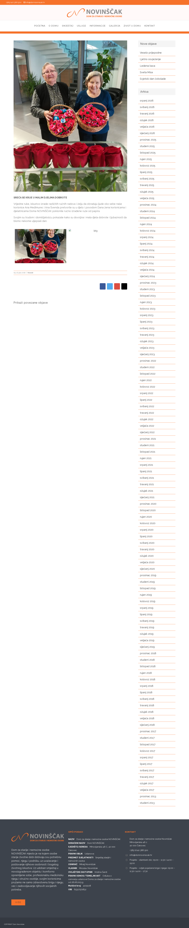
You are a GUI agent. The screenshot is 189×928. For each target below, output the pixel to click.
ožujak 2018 (146, 711)
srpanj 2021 (146, 464)
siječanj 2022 (147, 432)
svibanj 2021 (147, 477)
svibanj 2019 (147, 620)
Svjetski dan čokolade (153, 78)
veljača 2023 (147, 347)
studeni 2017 (147, 737)
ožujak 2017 (146, 783)
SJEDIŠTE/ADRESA (78, 847)
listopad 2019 (148, 588)
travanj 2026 (147, 113)
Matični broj (74, 886)
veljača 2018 (147, 718)
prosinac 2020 (148, 503)
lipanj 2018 (146, 692)
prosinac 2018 (148, 653)
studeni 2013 (147, 802)
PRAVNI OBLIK (75, 853)
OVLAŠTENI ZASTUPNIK (80, 872)
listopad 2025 (148, 152)
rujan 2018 (146, 672)
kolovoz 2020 (147, 523)
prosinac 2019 (148, 575)
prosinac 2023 (148, 282)
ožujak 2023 (146, 341)
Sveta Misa (146, 72)
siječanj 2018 (147, 724)
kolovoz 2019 (147, 601)
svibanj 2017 (147, 770)
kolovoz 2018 (147, 679)
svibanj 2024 (147, 250)
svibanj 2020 (147, 542)
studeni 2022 (147, 367)
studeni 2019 (147, 581)
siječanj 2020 (147, 568)
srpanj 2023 (146, 315)
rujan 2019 (146, 594)
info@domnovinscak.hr (35, 2)
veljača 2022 (147, 425)
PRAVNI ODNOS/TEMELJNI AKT (84, 876)
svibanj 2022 (147, 406)
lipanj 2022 (146, 399)
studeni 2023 (147, 289)
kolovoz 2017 (147, 750)
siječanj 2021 (147, 497)
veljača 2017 (147, 789)
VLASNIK (72, 868)
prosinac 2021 (148, 438)
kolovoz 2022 (147, 386)
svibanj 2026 (147, 107)
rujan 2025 (146, 159)
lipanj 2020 (146, 536)
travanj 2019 (147, 627)
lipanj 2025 (146, 172)
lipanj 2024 (146, 243)
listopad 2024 (148, 217)
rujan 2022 (146, 380)
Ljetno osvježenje (150, 59)
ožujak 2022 (146, 419)
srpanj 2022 (146, 393)
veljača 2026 (147, 126)
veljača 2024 (147, 269)
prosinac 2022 (148, 360)
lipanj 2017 (146, 763)
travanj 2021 (147, 484)
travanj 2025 (147, 185)
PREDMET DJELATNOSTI (80, 857)
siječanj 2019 (147, 646)
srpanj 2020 (146, 529)
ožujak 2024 (147, 263)
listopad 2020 (148, 510)
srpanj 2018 (146, 685)
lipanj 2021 (146, 471)
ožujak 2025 (146, 191)
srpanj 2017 (146, 757)
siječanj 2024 (147, 276)
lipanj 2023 (146, 321)
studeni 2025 (147, 146)
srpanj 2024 (146, 237)
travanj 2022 (147, 412)
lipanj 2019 (146, 614)
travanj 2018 (147, 705)
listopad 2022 (147, 373)
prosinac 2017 (148, 731)
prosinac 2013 (148, 796)
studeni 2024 (147, 211)
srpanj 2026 (146, 100)
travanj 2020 (147, 549)
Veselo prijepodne (151, 52)
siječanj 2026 (147, 133)
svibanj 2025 (147, 178)
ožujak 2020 (147, 555)
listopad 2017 (147, 744)
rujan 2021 (146, 458)
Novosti (30, 273)
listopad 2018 (148, 666)
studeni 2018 (147, 659)
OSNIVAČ (72, 864)
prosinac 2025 (148, 139)
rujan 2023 (146, 302)
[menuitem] (41, 25)
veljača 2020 (147, 562)
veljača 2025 (147, 198)
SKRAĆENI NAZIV (76, 843)
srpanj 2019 (146, 607)
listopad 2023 (148, 295)
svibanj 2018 (147, 698)
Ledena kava (147, 65)
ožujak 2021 (146, 490)
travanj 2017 (147, 776)
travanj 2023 (147, 334)
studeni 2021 (147, 445)
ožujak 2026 (147, 120)
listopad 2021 (147, 451)
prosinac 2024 (148, 204)
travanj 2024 (147, 256)
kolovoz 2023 (147, 308)
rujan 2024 (146, 224)
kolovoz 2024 (147, 230)
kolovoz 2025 (147, 165)
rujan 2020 (146, 516)
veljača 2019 (147, 640)
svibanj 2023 (147, 328)
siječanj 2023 (147, 354)
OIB (70, 889)
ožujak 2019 (146, 633)
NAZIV (71, 839)
